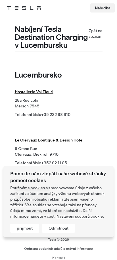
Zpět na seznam (96, 33)
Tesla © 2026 (58, 240)
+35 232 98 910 (55, 114)
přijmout (25, 228)
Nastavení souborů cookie (80, 216)
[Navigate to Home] (23, 8)
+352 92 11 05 (54, 163)
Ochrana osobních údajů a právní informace (58, 249)
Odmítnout (58, 228)
